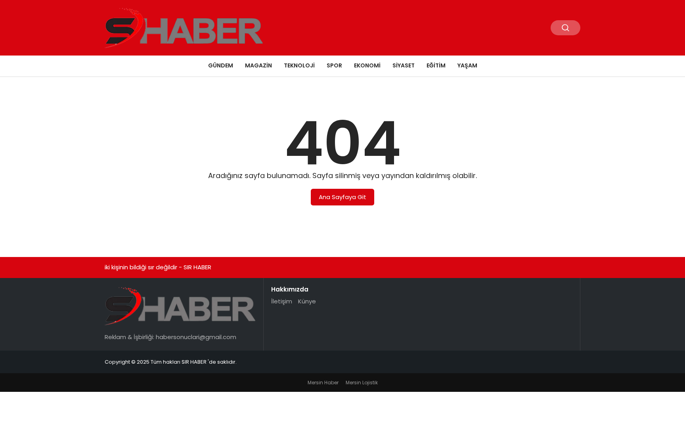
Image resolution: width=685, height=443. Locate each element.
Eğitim (436, 65)
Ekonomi (367, 65)
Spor (334, 65)
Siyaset (403, 65)
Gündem (220, 65)
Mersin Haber (323, 382)
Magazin (258, 65)
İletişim (281, 301)
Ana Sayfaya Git (342, 197)
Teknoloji (299, 65)
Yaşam (467, 65)
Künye (307, 301)
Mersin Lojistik (362, 382)
